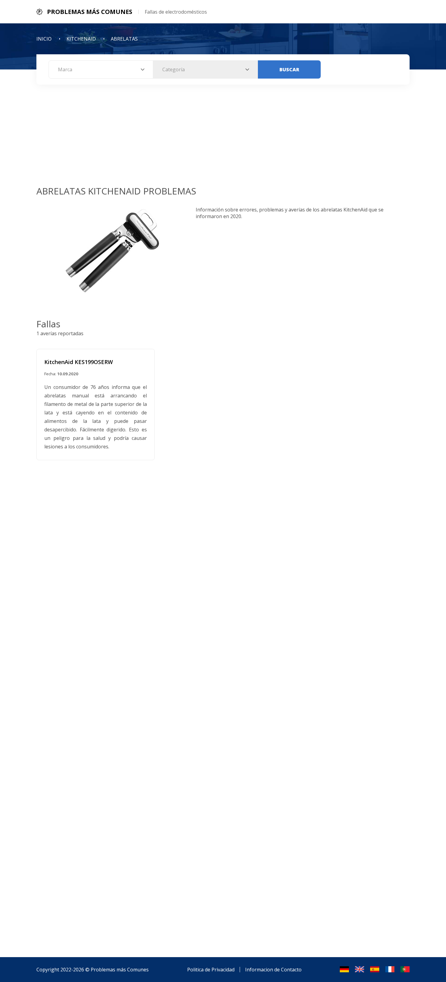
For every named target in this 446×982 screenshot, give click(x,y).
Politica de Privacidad (211, 969)
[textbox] (101, 69)
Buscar (289, 69)
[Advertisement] (223, 139)
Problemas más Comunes (120, 969)
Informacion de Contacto (273, 969)
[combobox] (101, 69)
